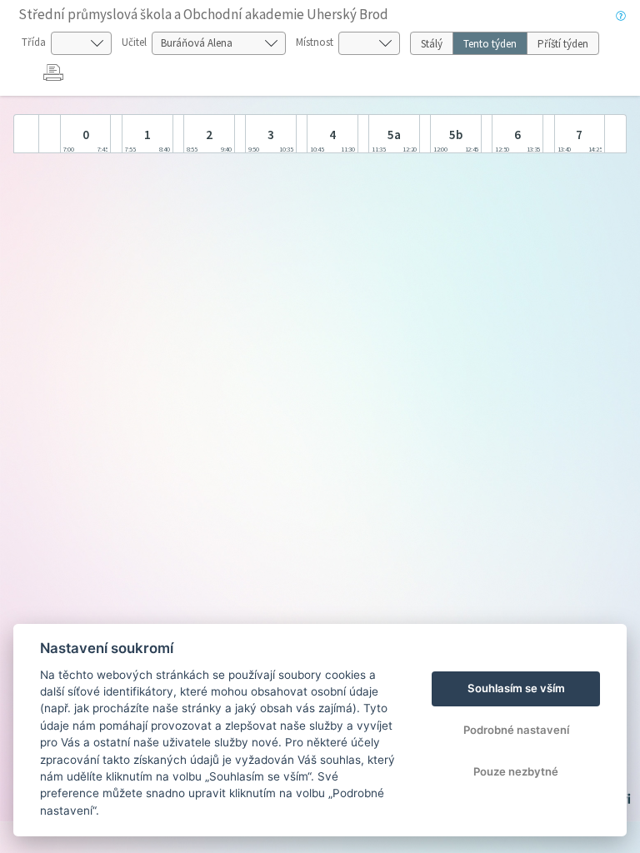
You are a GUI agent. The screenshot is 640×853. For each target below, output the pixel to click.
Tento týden (490, 44)
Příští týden (563, 44)
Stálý (431, 44)
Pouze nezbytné (515, 771)
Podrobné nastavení (516, 729)
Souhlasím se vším (516, 688)
